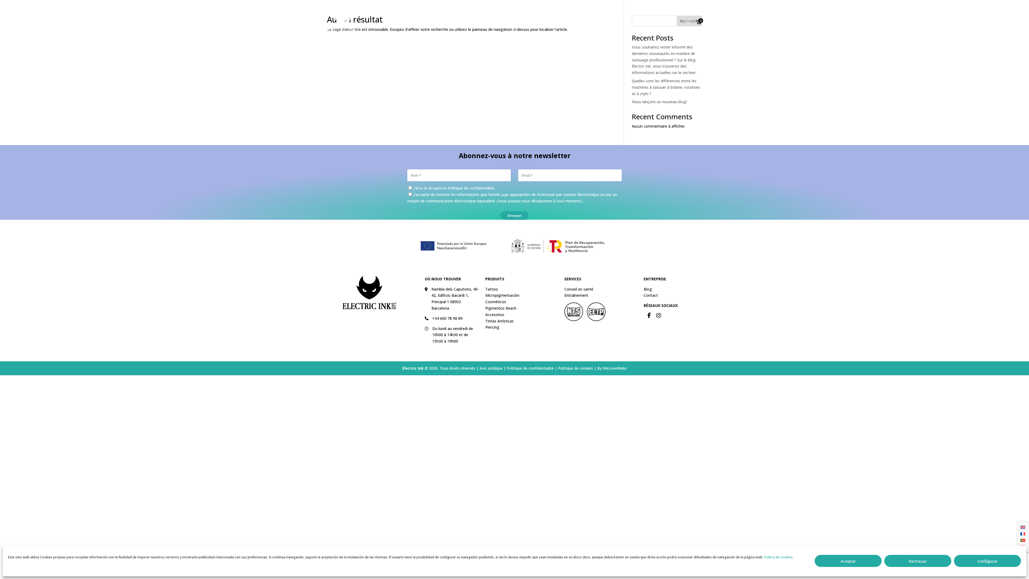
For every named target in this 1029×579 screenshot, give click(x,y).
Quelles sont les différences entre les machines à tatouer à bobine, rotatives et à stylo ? (666, 87)
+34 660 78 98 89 (447, 318)
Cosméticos (495, 301)
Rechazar (918, 561)
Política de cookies (778, 557)
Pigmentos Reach (500, 308)
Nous (660, 8)
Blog (648, 289)
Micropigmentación (502, 295)
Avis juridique (491, 368)
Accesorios (494, 314)
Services (666, 21)
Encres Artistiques (604, 21)
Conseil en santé (578, 289)
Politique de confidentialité (471, 188)
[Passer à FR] (1023, 533)
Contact (677, 8)
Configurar (988, 561)
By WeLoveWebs (612, 368)
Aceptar (848, 561)
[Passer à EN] (1023, 527)
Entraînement (576, 295)
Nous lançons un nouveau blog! (659, 101)
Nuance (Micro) (499, 21)
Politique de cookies (575, 368)
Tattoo (464, 21)
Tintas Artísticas (499, 321)
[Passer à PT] (1023, 540)
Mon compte (637, 8)
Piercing (643, 21)
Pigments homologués (549, 21)
